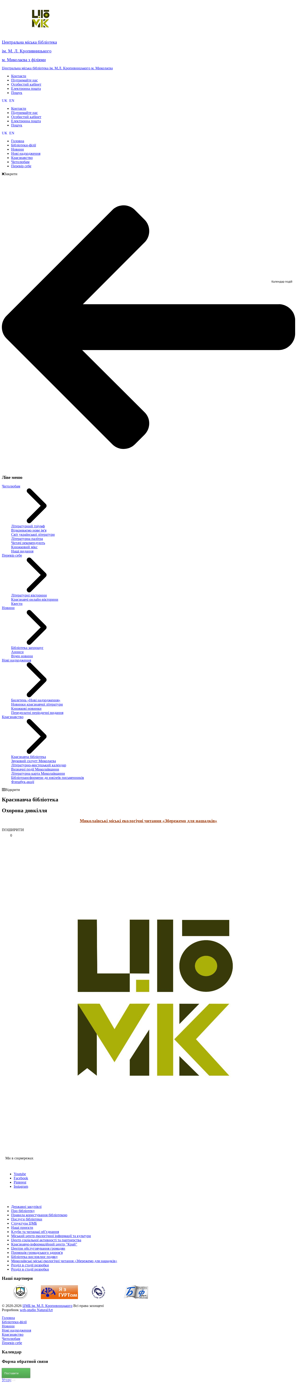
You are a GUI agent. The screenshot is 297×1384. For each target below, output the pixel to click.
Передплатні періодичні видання (37, 713)
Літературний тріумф (28, 526)
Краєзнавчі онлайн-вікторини (34, 599)
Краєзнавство (12, 717)
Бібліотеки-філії (14, 1322)
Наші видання (22, 551)
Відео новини (22, 656)
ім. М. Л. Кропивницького (27, 50)
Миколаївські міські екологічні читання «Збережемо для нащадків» (148, 820)
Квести (17, 604)
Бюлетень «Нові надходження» (35, 700)
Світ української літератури (33, 534)
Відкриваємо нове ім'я (28, 530)
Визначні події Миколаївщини (35, 769)
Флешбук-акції (22, 782)
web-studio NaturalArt (36, 1310)
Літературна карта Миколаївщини (38, 773)
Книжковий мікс (24, 547)
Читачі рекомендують (28, 543)
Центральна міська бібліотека (29, 42)
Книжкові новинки (26, 708)
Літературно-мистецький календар (38, 765)
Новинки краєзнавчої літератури (37, 704)
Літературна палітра (27, 539)
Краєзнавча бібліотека (28, 757)
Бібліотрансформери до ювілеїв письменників (47, 778)
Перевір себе (12, 555)
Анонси (17, 652)
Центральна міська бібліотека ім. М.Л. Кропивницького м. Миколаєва (57, 68)
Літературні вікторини (29, 595)
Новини (8, 608)
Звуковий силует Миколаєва (33, 761)
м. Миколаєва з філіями (24, 59)
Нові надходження (16, 660)
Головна (8, 1318)
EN (11, 101)
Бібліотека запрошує (27, 648)
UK (5, 101)
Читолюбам (11, 486)
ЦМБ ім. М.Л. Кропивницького (47, 1306)
